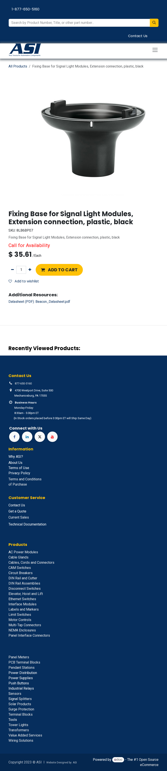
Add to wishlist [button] (26, 281)
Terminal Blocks (20, 714)
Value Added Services (25, 735)
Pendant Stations (21, 668)
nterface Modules (22, 604)
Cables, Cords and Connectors (31, 562)
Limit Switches (19, 615)
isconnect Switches (24, 588)
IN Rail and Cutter (22, 578)
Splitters (20, 699)
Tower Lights (18, 725)
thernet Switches (22, 599)
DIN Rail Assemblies (24, 583)
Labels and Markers (23, 609)
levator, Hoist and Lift (25, 594)
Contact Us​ (137, 35)
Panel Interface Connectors (29, 635)
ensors (14, 694)
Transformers (18, 730)
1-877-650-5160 (25, 9)
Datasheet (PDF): (39, 302)
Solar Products (19, 704)
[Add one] (30, 270)
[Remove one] (12, 270)
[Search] (154, 23)
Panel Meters (18, 657)
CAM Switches (19, 568)
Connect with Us (25, 428)
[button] (59, 270)
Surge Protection (21, 709)
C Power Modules (23, 552)
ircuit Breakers (20, 573)
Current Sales (18, 517)
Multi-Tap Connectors (24, 625)
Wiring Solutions (20, 740)
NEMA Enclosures (22, 630)
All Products (17, 66)
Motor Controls (19, 620)
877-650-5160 (23, 383)
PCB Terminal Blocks (24, 662)
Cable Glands (18, 557)
